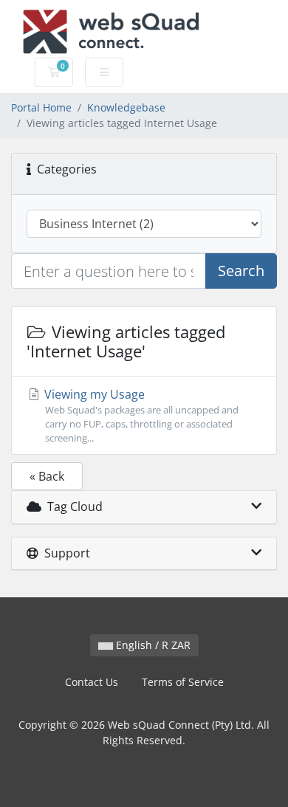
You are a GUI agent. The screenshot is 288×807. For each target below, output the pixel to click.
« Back (47, 476)
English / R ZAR (152, 645)
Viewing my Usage (140, 415)
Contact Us (91, 682)
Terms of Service (183, 682)
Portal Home (41, 107)
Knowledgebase (126, 107)
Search (241, 271)
